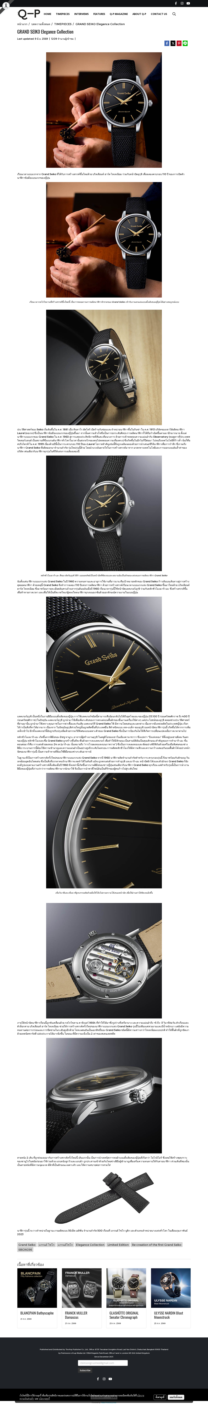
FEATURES (99, 14)
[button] (174, 14)
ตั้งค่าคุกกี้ (160, 1397)
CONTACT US (159, 14)
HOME (47, 14)
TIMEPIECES (63, 14)
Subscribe (85, 1370)
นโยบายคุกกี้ (44, 1398)
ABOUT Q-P (139, 14)
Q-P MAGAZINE (119, 14)
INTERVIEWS (81, 14)
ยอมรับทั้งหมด (176, 1397)
